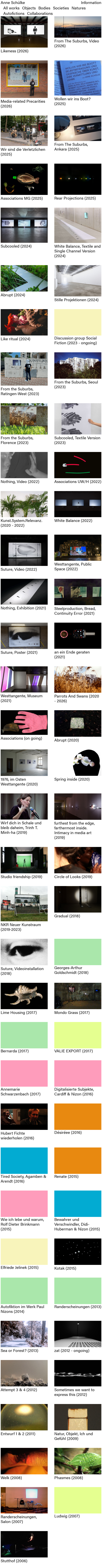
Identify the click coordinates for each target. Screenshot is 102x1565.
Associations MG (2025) (22, 198)
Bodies (44, 7)
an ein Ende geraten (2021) (72, 654)
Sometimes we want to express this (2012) (74, 1392)
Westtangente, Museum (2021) (21, 698)
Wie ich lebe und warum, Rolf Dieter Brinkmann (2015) (22, 1224)
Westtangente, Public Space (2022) (73, 566)
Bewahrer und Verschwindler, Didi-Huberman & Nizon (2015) (77, 1224)
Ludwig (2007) (67, 1516)
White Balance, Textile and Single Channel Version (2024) (77, 250)
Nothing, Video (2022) (20, 481)
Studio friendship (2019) (21, 876)
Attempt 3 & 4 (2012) (19, 1389)
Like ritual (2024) (15, 338)
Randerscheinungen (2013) (77, 1306)
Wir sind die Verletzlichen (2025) (23, 151)
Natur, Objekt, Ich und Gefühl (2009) (73, 1436)
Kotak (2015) (65, 1268)
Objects (29, 7)
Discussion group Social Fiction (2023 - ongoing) (75, 340)
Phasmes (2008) (68, 1477)
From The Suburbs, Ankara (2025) (71, 146)
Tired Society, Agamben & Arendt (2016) (23, 1178)
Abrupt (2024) (13, 294)
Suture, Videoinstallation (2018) (22, 971)
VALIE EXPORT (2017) (73, 1051)
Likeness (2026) (14, 51)
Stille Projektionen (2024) (76, 299)
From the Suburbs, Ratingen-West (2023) (20, 391)
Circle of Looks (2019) (73, 876)
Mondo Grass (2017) (72, 1012)
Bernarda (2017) (15, 1051)
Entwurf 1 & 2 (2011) (18, 1433)
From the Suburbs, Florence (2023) (17, 440)
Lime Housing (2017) (19, 1012)
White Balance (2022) (73, 520)
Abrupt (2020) (66, 740)
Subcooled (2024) (16, 246)
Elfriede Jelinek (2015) (20, 1267)
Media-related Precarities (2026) (23, 103)
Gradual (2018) (67, 916)
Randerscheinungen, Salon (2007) (19, 1519)
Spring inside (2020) (72, 779)
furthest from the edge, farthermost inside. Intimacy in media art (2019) (74, 830)
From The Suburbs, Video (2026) (76, 43)
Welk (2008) (11, 1477)
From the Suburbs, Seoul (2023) (76, 384)
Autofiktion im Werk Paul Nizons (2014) (22, 1309)
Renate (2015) (66, 1176)
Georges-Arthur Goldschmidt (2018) (71, 970)
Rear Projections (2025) (75, 198)
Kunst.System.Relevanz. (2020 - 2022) (21, 522)
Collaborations (40, 13)
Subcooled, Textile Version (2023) (77, 440)
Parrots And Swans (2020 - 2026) (76, 698)
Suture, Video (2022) (19, 569)
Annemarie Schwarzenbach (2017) (21, 1091)
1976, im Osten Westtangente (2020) (19, 781)
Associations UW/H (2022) (77, 481)
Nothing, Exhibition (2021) (23, 608)
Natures (79, 7)
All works (11, 7)
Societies (61, 7)
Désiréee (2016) (68, 1132)
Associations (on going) (21, 738)
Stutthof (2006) (14, 1560)
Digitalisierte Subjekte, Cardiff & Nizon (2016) (74, 1091)
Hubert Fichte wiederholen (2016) (17, 1135)
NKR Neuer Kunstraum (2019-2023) (21, 927)
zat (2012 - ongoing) (71, 1350)
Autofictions (13, 13)
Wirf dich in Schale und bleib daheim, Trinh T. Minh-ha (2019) (21, 827)
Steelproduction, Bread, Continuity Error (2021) (75, 610)
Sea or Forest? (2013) (19, 1350)
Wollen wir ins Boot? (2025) (72, 101)
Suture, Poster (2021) (19, 652)
